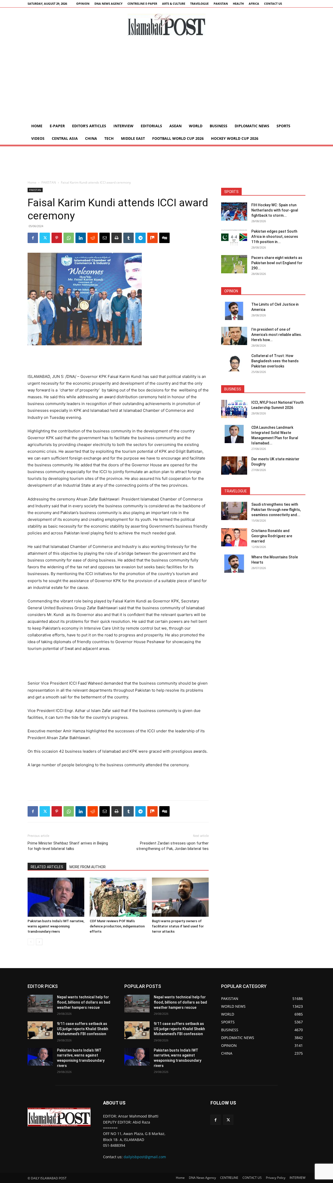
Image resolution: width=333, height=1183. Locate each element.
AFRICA (254, 3)
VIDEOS (37, 138)
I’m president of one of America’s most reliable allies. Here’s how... (276, 334)
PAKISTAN (221, 3)
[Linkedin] (80, 238)
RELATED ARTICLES (47, 867)
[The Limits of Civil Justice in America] (234, 311)
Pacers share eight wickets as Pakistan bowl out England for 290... (277, 263)
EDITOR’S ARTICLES (89, 125)
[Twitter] (45, 238)
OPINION (82, 3)
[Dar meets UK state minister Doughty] (234, 465)
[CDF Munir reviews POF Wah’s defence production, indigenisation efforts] (118, 897)
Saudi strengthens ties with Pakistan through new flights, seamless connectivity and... (276, 509)
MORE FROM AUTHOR (87, 867)
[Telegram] (140, 238)
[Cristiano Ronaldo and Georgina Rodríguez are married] (234, 537)
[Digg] (164, 238)
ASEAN (175, 125)
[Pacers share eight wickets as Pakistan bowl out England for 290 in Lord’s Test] (234, 264)
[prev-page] (31, 942)
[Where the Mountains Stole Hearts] (234, 563)
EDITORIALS (151, 125)
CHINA (91, 138)
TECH (109, 138)
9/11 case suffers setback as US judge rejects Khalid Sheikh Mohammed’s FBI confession (82, 1029)
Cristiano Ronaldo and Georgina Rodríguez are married (271, 536)
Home (36, 125)
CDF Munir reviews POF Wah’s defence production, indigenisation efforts (117, 926)
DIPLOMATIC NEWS (252, 125)
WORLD (195, 125)
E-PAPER (57, 125)
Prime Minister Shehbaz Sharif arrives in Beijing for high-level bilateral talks (68, 846)
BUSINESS (218, 125)
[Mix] (152, 238)
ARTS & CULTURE (173, 3)
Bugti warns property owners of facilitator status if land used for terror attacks (178, 926)
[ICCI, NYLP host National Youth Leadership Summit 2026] (234, 409)
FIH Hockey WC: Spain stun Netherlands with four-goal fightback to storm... (274, 210)
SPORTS (283, 125)
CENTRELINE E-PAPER (142, 3)
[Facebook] (33, 238)
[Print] (116, 238)
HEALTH (238, 3)
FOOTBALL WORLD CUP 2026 (178, 138)
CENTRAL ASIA (65, 138)
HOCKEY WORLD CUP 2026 (234, 138)
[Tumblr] (128, 238)
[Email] (104, 238)
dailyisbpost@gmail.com (145, 1156)
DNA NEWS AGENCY (108, 3)
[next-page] (39, 942)
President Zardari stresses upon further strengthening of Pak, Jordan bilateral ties (172, 846)
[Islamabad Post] (166, 25)
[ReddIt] (92, 238)
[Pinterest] (57, 238)
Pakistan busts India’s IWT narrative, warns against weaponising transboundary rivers (56, 926)
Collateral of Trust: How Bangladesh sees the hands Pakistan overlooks (275, 361)
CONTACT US (273, 3)
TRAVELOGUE (199, 3)
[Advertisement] (166, 80)
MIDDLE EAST (133, 138)
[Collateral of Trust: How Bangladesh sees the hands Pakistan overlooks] (234, 362)
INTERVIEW (123, 125)
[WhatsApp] (68, 238)
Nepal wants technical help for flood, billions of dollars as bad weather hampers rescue (83, 1002)
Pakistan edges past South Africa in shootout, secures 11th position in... (274, 236)
